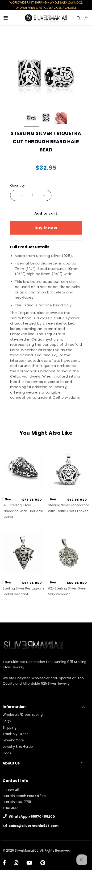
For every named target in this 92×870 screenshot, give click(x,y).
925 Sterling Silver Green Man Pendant (68, 591)
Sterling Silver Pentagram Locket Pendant (23, 591)
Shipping (10, 727)
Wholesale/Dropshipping (23, 714)
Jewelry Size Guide (18, 746)
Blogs (7, 753)
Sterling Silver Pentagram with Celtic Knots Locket (68, 508)
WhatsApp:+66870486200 (31, 816)
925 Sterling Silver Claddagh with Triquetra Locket (23, 511)
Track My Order (15, 734)
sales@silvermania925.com (33, 825)
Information (14, 706)
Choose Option (68, 571)
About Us (11, 763)
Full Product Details (29, 247)
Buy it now (45, 228)
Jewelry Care (13, 740)
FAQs (7, 721)
